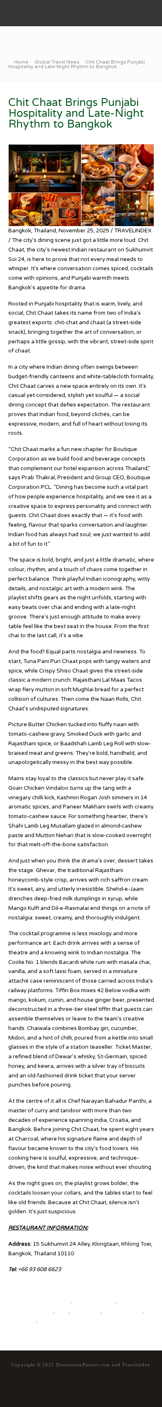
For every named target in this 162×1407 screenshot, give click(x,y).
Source (17, 1285)
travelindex (22, 1320)
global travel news (30, 1311)
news (62, 1311)
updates (49, 1320)
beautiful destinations (44, 1302)
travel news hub (122, 1311)
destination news (95, 1302)
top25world (86, 1311)
